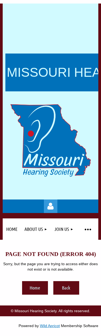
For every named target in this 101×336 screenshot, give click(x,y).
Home (35, 288)
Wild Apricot (50, 326)
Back (66, 288)
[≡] (87, 229)
